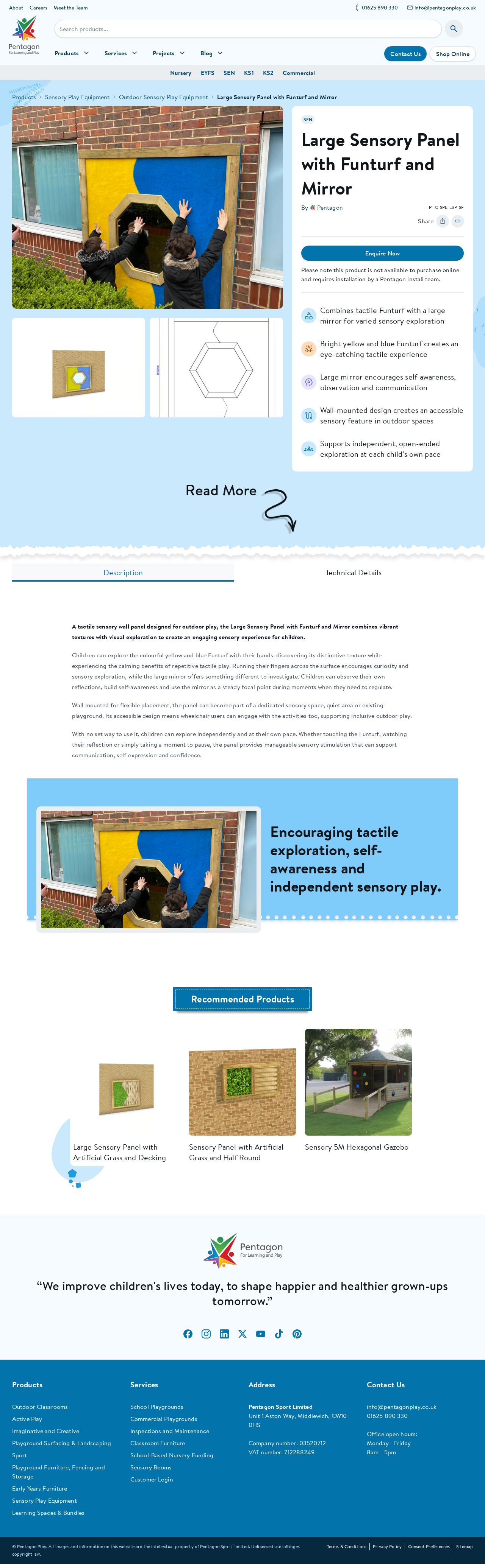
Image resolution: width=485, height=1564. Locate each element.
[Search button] (454, 29)
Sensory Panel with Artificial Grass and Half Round (236, 1152)
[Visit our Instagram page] (206, 1333)
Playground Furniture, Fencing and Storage (58, 1472)
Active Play (27, 1418)
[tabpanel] (242, 777)
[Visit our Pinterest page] (297, 1333)
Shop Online (452, 53)
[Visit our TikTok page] (278, 1333)
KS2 (268, 72)
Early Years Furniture (39, 1488)
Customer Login (151, 1479)
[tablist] (242, 572)
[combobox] (248, 29)
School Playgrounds (156, 1406)
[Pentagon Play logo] (24, 40)
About (16, 7)
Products (24, 97)
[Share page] (442, 221)
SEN (229, 72)
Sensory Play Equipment (77, 96)
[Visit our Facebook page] (188, 1333)
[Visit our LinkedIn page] (224, 1333)
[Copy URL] (458, 221)
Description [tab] (123, 572)
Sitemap (464, 1546)
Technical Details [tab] (353, 572)
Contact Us (405, 53)
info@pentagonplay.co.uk (445, 7)
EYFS (207, 72)
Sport (19, 1455)
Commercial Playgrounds (163, 1418)
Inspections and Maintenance (169, 1430)
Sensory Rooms (151, 1467)
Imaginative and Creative (45, 1430)
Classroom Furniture (157, 1442)
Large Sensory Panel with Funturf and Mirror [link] (277, 96)
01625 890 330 (380, 7)
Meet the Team (70, 7)
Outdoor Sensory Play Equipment (163, 96)
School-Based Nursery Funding (171, 1455)
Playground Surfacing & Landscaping (61, 1442)
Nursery (181, 72)
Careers (39, 7)
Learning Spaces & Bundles (48, 1512)
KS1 (248, 72)
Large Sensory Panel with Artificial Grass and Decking (119, 1152)
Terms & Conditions (346, 1546)
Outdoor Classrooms (40, 1406)
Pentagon (330, 207)
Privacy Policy (387, 1546)
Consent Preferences (429, 1546)
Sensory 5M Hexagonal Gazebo (356, 1146)
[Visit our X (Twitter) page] (242, 1333)
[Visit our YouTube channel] (260, 1333)
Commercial (299, 72)
